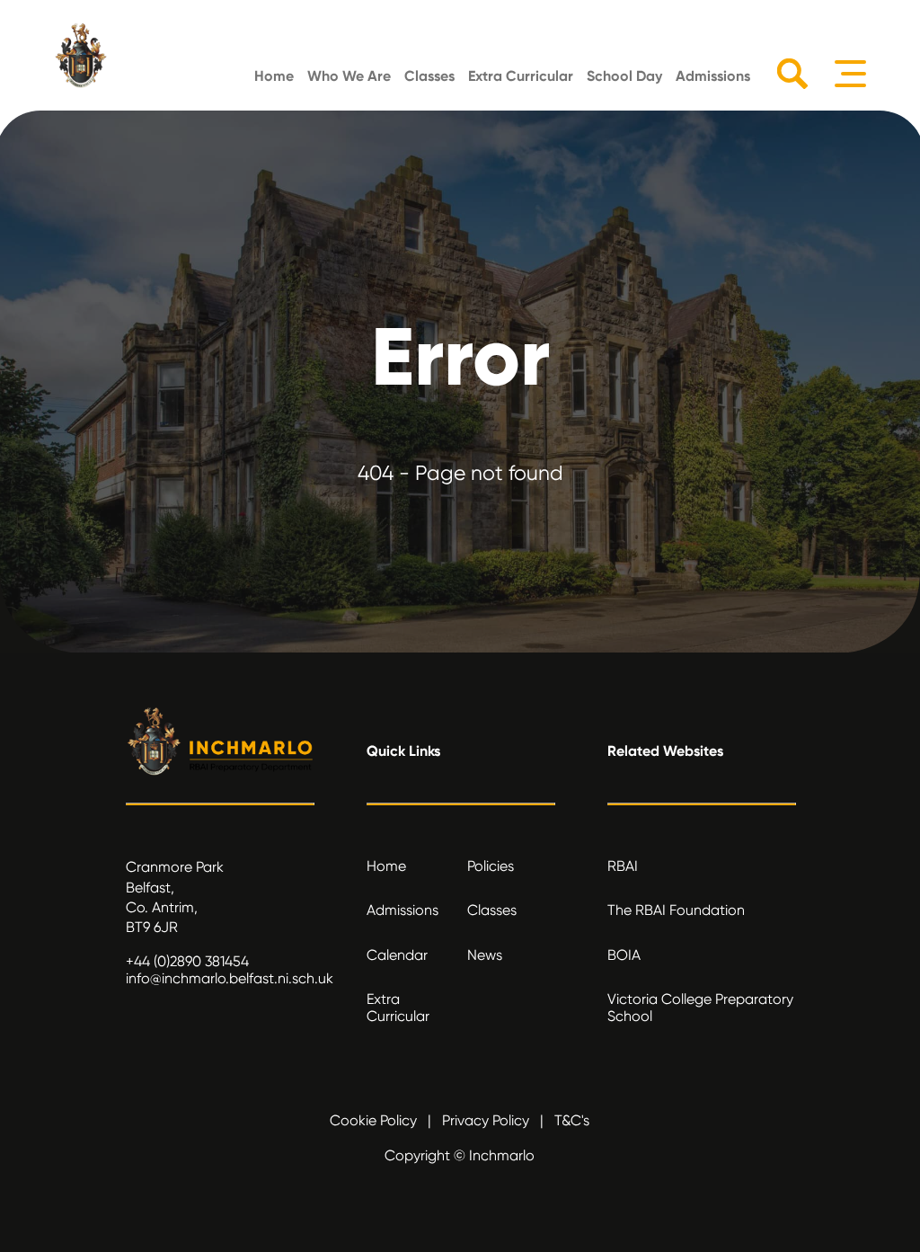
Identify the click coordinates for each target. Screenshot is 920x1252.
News (484, 954)
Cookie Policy (373, 1120)
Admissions (713, 75)
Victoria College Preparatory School (700, 1007)
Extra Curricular (520, 75)
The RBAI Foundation (676, 910)
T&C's (571, 1120)
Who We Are (349, 75)
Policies (490, 866)
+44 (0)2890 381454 (187, 961)
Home (274, 75)
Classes (429, 75)
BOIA (624, 954)
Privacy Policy (485, 1120)
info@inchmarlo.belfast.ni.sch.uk (229, 978)
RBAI (622, 866)
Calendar (397, 954)
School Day (624, 75)
